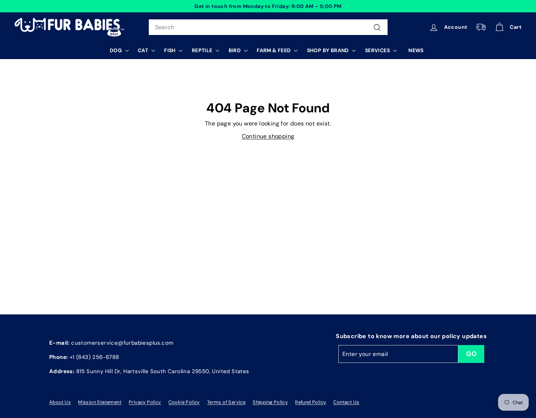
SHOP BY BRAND (328, 50)
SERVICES (378, 50)
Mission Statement (99, 402)
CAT (143, 50)
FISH (170, 50)
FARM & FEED (274, 50)
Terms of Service (226, 402)
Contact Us (346, 402)
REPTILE (203, 50)
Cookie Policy (184, 402)
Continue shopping (268, 136)
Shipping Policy (270, 402)
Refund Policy (310, 402)
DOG (116, 50)
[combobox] (268, 27)
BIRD (235, 50)
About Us (60, 402)
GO (471, 353)
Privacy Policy (145, 402)
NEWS (416, 50)
